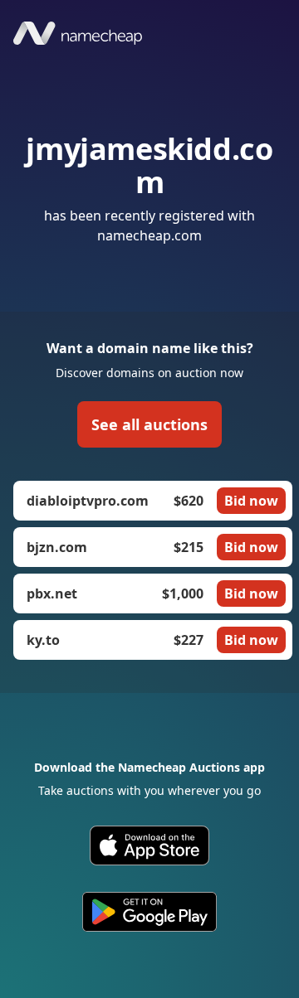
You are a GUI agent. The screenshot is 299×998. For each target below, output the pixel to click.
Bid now (251, 501)
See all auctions (149, 424)
